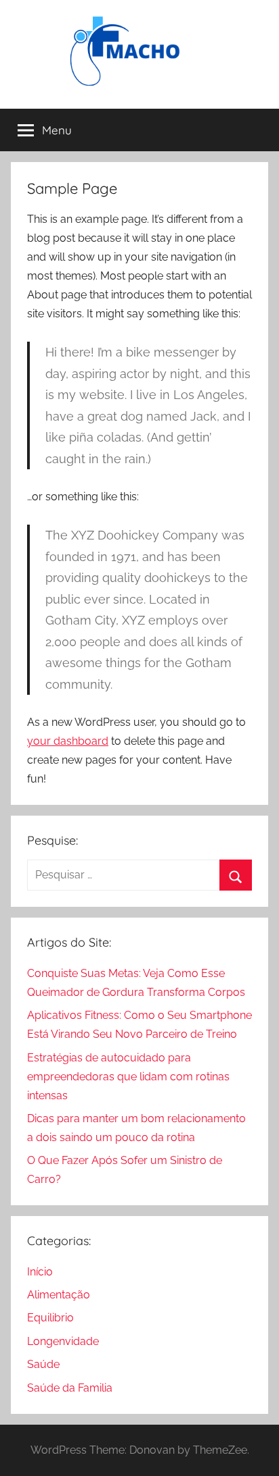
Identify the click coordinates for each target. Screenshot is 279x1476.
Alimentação (58, 1294)
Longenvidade (63, 1341)
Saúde (43, 1364)
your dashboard (67, 741)
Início (40, 1271)
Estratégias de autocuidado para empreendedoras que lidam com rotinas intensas (128, 1076)
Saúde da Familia (69, 1387)
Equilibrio (50, 1317)
